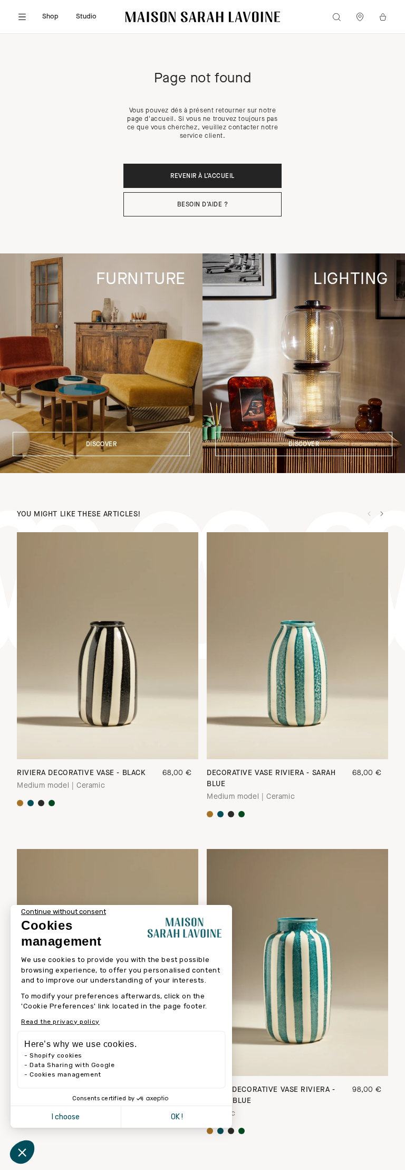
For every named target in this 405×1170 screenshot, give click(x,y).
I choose (66, 1116)
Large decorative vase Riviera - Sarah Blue (271, 1095)
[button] (22, 1152)
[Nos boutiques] (359, 17)
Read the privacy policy (60, 1021)
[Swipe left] (369, 514)
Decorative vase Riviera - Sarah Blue (271, 778)
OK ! (177, 1116)
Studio (86, 16)
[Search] (336, 17)
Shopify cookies (56, 1055)
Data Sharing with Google (72, 1065)
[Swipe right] (381, 514)
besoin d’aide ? (202, 205)
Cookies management (65, 1074)
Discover (101, 444)
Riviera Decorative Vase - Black (81, 773)
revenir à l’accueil (202, 176)
